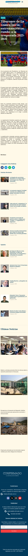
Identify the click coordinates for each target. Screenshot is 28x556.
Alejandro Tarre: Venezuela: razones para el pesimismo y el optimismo (18, 296)
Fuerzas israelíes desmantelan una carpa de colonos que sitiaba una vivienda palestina (18, 232)
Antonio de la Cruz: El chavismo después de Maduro (18, 265)
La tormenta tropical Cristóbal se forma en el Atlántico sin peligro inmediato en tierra (18, 192)
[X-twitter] (12, 498)
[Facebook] (8, 498)
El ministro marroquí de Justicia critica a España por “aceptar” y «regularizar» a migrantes (17, 220)
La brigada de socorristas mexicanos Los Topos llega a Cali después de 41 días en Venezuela (17, 179)
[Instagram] (16, 498)
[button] (22, 2)
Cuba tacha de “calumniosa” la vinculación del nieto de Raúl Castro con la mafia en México (18, 205)
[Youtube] (20, 498)
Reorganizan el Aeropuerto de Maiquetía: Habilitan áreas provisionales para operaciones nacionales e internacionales (13, 412)
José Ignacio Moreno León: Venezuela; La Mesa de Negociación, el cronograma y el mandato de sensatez (18, 253)
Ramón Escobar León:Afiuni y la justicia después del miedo (18, 311)
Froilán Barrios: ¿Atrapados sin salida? (18, 281)
